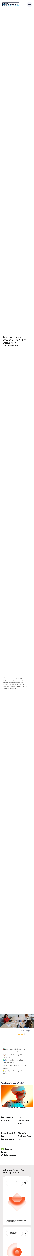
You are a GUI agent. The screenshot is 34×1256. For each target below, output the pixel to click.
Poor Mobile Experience (7, 1119)
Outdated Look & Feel (17, 1102)
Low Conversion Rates (23, 1120)
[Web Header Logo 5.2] (11, 3)
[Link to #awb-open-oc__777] (29, 4)
